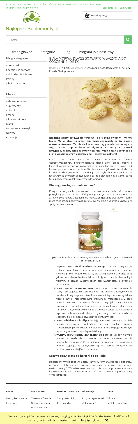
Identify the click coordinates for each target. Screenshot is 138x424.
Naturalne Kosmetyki (18, 128)
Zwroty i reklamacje (16, 398)
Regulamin (11, 403)
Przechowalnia (39, 407)
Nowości (11, 133)
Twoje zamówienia (41, 398)
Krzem (10, 115)
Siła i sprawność (16, 83)
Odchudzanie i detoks (19, 74)
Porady (10, 79)
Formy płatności (65, 398)
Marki (9, 124)
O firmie (111, 398)
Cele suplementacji (17, 101)
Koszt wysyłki (63, 403)
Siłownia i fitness (16, 119)
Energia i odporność (18, 70)
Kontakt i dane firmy (118, 403)
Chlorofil (11, 110)
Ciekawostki (13, 65)
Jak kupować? (89, 403)
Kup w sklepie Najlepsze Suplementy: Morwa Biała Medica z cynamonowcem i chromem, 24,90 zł (90, 259)
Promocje (11, 137)
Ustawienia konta (40, 403)
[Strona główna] (32, 20)
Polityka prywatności (93, 398)
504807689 (88, 4)
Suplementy (13, 106)
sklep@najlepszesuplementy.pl (22, 7)
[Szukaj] (128, 39)
